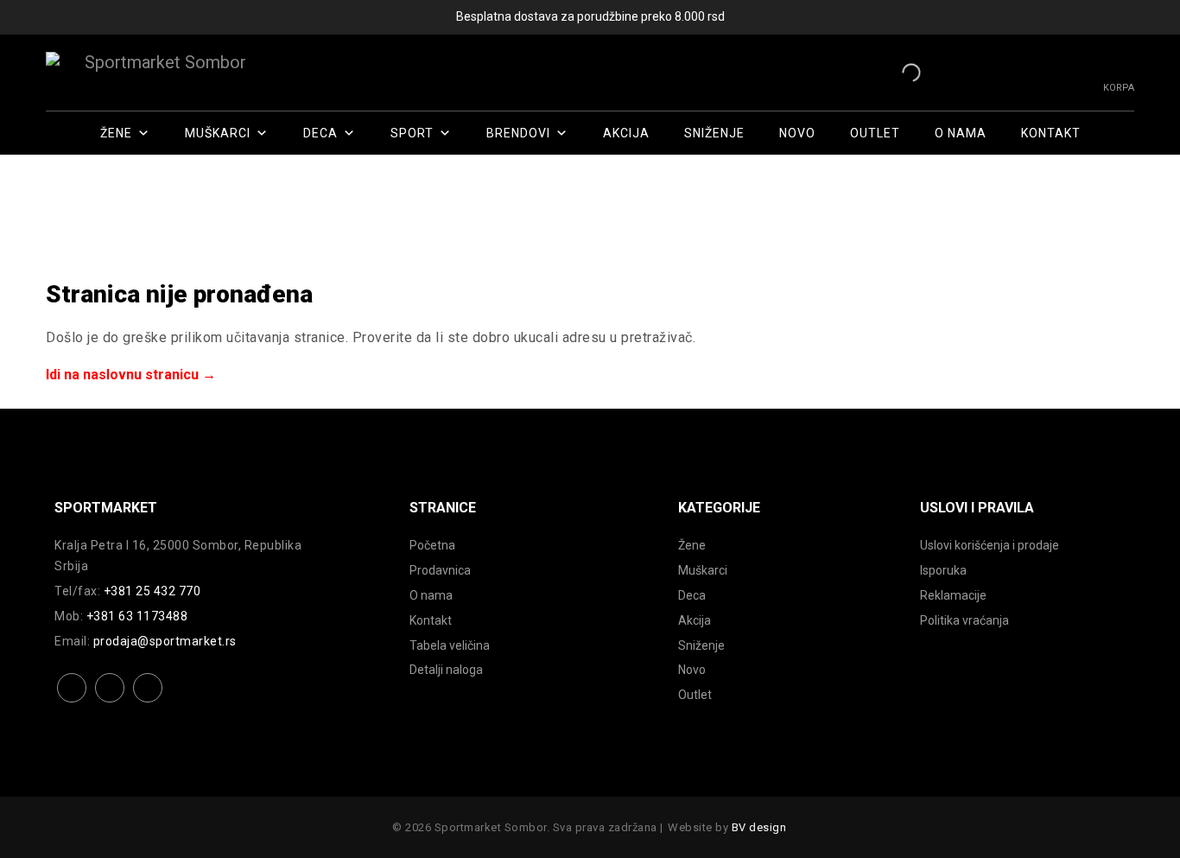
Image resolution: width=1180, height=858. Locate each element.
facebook (72, 701)
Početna (432, 545)
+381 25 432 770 (152, 591)
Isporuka (943, 570)
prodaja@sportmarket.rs (165, 641)
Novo (797, 133)
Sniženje (714, 133)
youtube (148, 701)
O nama (961, 133)
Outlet (875, 133)
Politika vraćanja (964, 620)
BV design (759, 827)
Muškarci (218, 133)
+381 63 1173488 (137, 616)
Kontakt (1051, 133)
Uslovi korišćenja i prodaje (989, 545)
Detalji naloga (446, 670)
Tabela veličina (449, 645)
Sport (412, 133)
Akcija (626, 133)
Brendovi (518, 133)
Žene (116, 133)
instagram (110, 701)
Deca (320, 133)
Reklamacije (953, 595)
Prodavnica (440, 570)
